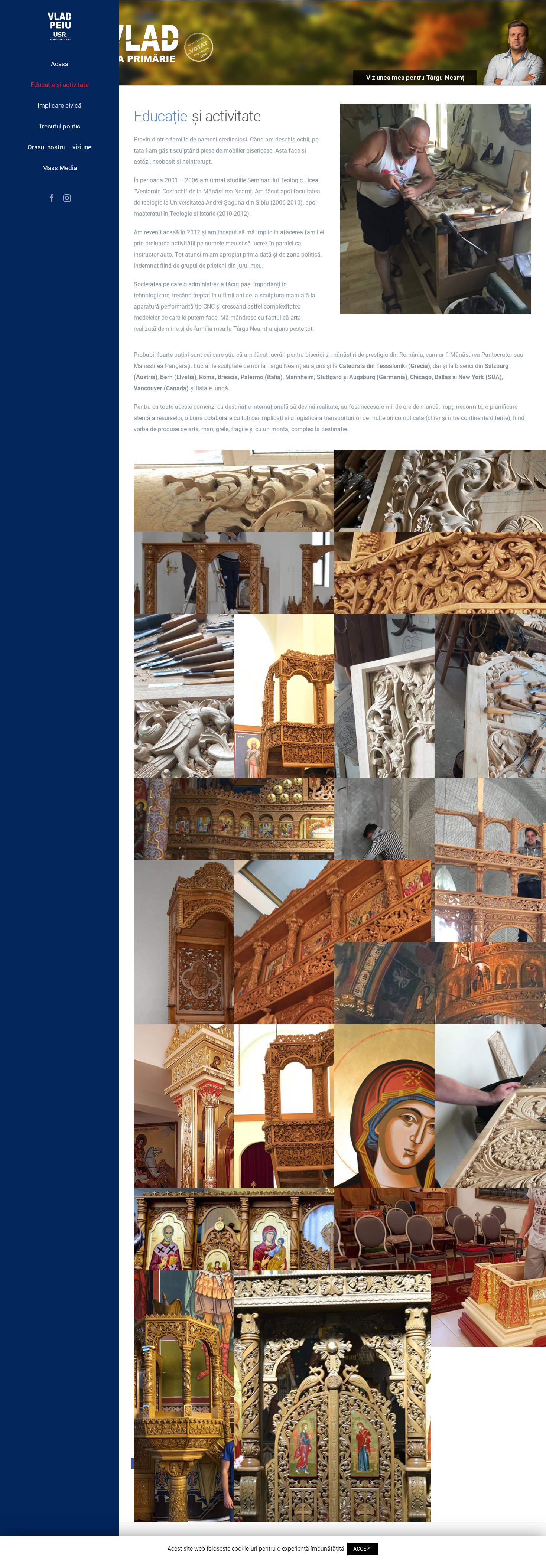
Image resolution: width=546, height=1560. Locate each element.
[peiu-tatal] (435, 109)
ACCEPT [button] (363, 1549)
